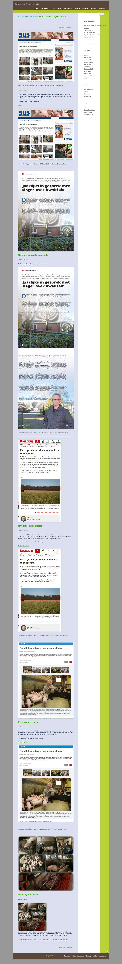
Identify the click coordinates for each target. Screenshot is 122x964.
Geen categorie (88, 89)
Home (36, 8)
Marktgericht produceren (30, 526)
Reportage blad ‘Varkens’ (91, 34)
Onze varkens (56, 8)
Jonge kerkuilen (88, 30)
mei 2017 (86, 55)
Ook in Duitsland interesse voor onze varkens (40, 85)
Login (85, 107)
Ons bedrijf (68, 8)
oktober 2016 (87, 57)
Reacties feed (88, 112)
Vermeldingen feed (89, 110)
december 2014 (88, 69)
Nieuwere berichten (66, 27)
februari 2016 (88, 60)
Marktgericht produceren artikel (33, 255)
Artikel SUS (21, 105)
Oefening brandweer (28, 894)
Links (95, 956)
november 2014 (88, 71)
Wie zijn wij (44, 8)
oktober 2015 (87, 64)
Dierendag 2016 (88, 37)
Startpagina (87, 96)
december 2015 (88, 62)
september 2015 (88, 66)
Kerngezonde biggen (28, 722)
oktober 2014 (87, 73)
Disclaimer (67, 956)
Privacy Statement (78, 956)
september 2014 (88, 75)
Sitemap (88, 956)
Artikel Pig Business (24, 742)
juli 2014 (86, 78)
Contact (102, 8)
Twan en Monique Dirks (52, 16)
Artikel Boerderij (23, 546)
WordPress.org (88, 114)
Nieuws (93, 8)
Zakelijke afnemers (81, 8)
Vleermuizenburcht (89, 32)
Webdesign (102, 956)
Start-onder (87, 94)
